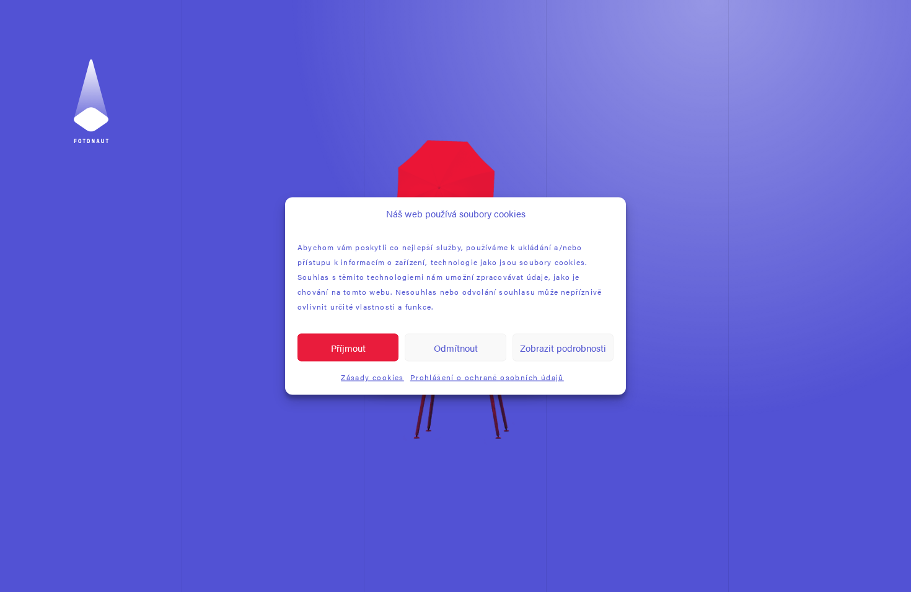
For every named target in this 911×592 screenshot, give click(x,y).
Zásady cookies (372, 377)
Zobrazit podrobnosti (563, 347)
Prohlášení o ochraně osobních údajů (487, 377)
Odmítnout (456, 347)
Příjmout (348, 347)
